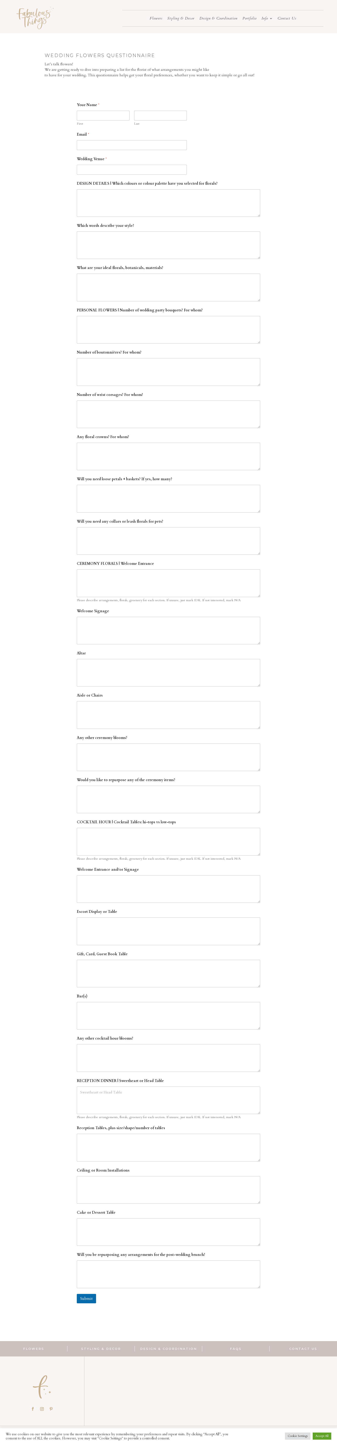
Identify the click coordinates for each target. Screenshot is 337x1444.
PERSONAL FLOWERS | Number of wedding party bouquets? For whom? (140, 310)
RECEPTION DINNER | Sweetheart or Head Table (120, 1081)
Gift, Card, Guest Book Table (102, 954)
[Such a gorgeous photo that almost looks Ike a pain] (181, 1386)
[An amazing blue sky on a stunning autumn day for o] (123, 1386)
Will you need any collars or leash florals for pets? (120, 521)
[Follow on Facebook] (32, 1409)
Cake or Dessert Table (96, 1213)
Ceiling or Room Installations (103, 1170)
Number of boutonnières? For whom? (109, 352)
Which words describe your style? (105, 226)
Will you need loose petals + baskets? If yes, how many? (124, 479)
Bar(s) (82, 996)
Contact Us (287, 19)
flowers (33, 1349)
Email (83, 134)
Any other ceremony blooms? (102, 738)
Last (136, 124)
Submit (86, 1298)
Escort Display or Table (97, 912)
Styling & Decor (180, 19)
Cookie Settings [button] (298, 1436)
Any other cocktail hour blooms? (105, 1038)
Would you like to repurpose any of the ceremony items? (126, 780)
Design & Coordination (218, 19)
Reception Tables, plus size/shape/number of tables (121, 1128)
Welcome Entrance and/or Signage (108, 869)
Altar (81, 653)
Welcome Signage (93, 611)
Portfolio (250, 19)
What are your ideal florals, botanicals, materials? (120, 268)
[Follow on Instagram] (42, 1409)
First (80, 124)
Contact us (303, 1349)
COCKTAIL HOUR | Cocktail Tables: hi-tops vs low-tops (126, 822)
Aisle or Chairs (90, 695)
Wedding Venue (92, 159)
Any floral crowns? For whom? (103, 437)
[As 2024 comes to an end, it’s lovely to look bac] (298, 1386)
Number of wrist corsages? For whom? (110, 395)
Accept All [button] (322, 1436)
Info (265, 19)
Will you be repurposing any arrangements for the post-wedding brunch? (141, 1255)
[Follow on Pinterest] (51, 1409)
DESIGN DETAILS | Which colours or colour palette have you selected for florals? (147, 183)
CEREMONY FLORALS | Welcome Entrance (115, 564)
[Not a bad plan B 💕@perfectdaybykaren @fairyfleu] (240, 1386)
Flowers (156, 19)
